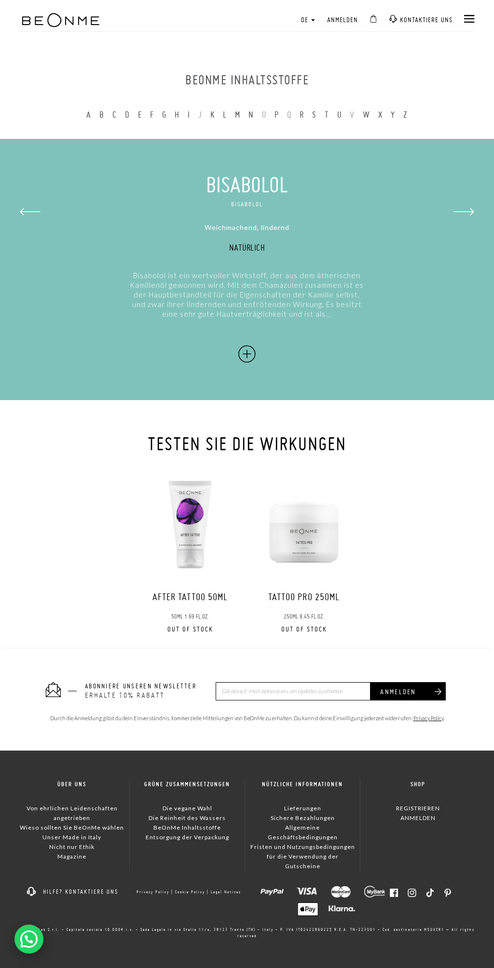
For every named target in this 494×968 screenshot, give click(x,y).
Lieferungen (302, 808)
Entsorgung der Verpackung (187, 837)
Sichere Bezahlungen (303, 817)
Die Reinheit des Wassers (187, 817)
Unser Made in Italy (71, 837)
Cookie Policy (190, 891)
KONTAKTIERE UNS (425, 19)
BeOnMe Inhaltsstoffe (187, 827)
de (305, 19)
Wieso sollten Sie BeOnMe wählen (72, 827)
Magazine (71, 856)
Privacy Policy (428, 718)
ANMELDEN (342, 19)
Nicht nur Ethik (72, 846)
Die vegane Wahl (187, 808)
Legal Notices (226, 891)
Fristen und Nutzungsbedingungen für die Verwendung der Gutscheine (302, 856)
